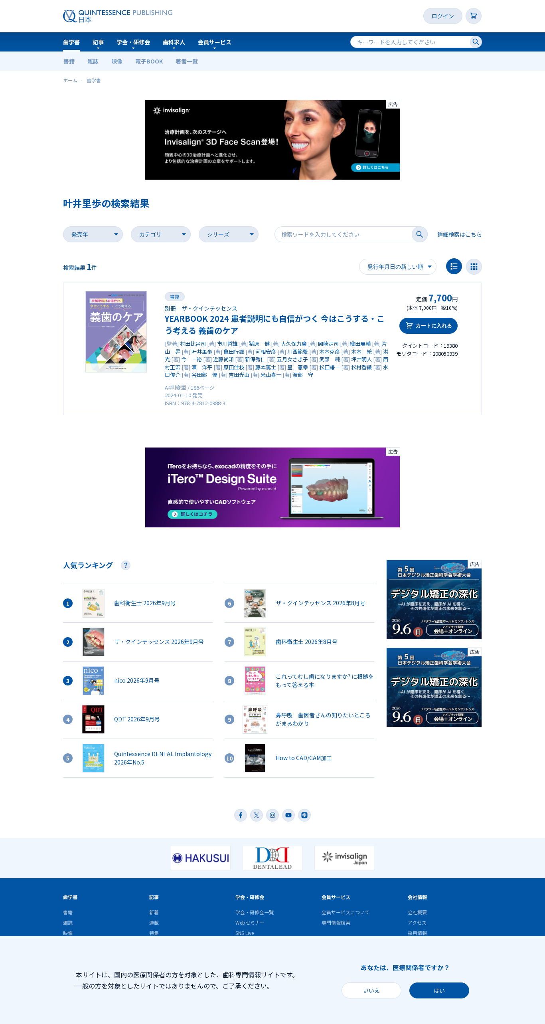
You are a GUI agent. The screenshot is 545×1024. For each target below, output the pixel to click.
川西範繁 (297, 351)
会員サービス (214, 42)
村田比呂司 (193, 343)
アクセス (417, 922)
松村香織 (361, 367)
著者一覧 (187, 61)
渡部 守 (302, 374)
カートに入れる (434, 326)
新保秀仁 (255, 359)
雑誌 (93, 61)
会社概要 (417, 912)
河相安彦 (265, 351)
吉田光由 (239, 374)
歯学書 (71, 42)
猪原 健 (259, 343)
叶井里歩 (202, 351)
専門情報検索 (336, 922)
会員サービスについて (345, 912)
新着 (154, 912)
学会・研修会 (133, 42)
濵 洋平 (202, 367)
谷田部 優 (204, 374)
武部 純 (329, 359)
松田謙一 (329, 367)
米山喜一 (271, 374)
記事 (98, 42)
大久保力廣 (294, 343)
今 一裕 (191, 359)
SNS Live (244, 932)
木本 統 (361, 351)
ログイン (443, 16)
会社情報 (417, 896)
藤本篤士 (265, 367)
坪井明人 (361, 359)
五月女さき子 (292, 359)
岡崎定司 (328, 343)
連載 (154, 922)
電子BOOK (149, 61)
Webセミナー (250, 922)
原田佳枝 (233, 367)
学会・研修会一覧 (254, 912)
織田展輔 (360, 343)
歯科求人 (174, 42)
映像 (116, 61)
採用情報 (417, 932)
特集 (154, 932)
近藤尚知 (223, 359)
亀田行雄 (233, 351)
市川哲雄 (227, 343)
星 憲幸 (297, 367)
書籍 (69, 61)
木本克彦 (329, 351)
